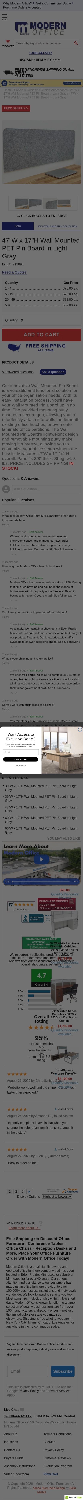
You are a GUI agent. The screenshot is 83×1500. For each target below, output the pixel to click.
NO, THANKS (21, 765)
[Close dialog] (80, 729)
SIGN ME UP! (20, 759)
